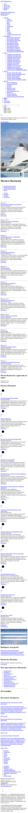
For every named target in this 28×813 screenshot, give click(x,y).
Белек (8, 22)
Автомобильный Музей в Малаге (9, 398)
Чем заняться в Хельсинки (14, 50)
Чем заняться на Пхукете (13, 47)
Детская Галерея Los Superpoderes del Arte (12, 531)
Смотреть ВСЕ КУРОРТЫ (14, 34)
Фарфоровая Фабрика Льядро (8, 346)
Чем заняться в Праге (12, 46)
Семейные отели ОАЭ (13, 64)
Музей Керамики (5, 268)
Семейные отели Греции (13, 58)
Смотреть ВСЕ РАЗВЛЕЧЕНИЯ (15, 51)
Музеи (6, 675)
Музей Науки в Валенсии (7, 300)
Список (6, 193)
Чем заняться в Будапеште (14, 40)
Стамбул (9, 33)
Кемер (8, 27)
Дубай (8, 24)
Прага (8, 30)
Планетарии (8, 680)
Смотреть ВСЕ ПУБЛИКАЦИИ (15, 96)
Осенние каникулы (12, 95)
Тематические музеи (10, 676)
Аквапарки (7, 671)
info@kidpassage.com (6, 1)
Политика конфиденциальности (12, 771)
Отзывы (6, 760)
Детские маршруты (12, 82)
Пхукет (9, 31)
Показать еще (4, 626)
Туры (5, 4)
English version (7, 776)
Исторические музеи (10, 679)
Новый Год (10, 92)
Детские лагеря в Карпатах (14, 78)
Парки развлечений (12, 84)
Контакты (6, 8)
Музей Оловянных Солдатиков (9, 315)
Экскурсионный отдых (13, 91)
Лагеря (5, 71)
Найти (2, 644)
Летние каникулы (11, 94)
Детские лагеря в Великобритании (16, 74)
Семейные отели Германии (14, 57)
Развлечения (7, 36)
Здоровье (9, 85)
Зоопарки (7, 672)
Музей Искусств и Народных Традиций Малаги (13, 473)
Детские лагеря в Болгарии (14, 72)
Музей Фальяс (4, 331)
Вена (8, 23)
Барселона (9, 20)
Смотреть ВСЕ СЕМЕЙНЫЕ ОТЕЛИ (17, 70)
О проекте (6, 766)
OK (1, 122)
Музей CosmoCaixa (6, 418)
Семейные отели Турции (13, 67)
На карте (6, 194)
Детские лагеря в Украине (14, 75)
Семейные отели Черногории (14, 68)
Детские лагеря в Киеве (13, 77)
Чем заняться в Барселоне (13, 37)
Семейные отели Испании (14, 61)
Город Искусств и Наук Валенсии (10, 221)
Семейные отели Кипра (13, 63)
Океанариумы (8, 673)
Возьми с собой (11, 88)
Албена (9, 19)
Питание (9, 86)
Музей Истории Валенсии (8, 252)
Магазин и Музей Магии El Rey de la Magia (12, 553)
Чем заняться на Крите (13, 44)
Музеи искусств (9, 682)
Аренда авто (7, 6)
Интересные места (9, 685)
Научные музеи (9, 678)
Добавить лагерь (8, 769)
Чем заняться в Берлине (13, 39)
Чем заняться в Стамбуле (13, 48)
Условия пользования (9, 770)
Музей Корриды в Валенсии (8, 283)
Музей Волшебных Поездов (8, 574)
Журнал (6, 81)
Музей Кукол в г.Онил (6, 615)
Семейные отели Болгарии (14, 55)
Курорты (6, 17)
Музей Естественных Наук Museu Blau (11, 439)
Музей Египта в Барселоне (8, 594)
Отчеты (6, 763)
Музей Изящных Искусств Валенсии (10, 237)
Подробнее (6, 122)
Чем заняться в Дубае (12, 43)
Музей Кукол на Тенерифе (8, 459)
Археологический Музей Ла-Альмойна (11, 204)
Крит (8, 29)
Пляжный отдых (11, 89)
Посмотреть (4, 664)
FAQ (5, 774)
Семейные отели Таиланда (14, 65)
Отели (5, 53)
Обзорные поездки (9, 686)
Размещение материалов (10, 773)
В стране (6, 195)
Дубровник (10, 26)
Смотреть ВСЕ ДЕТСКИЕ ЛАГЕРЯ (16, 79)
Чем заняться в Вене (12, 41)
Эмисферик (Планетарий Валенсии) (10, 362)
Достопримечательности (11, 683)
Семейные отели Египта (13, 60)
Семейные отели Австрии (14, 54)
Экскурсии (7, 5)
